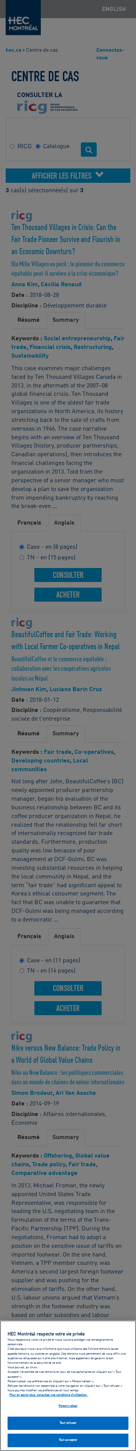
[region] (68, 1385)
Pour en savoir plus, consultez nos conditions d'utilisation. (48, 1395)
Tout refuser (68, 1423)
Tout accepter (68, 1440)
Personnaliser (68, 1406)
